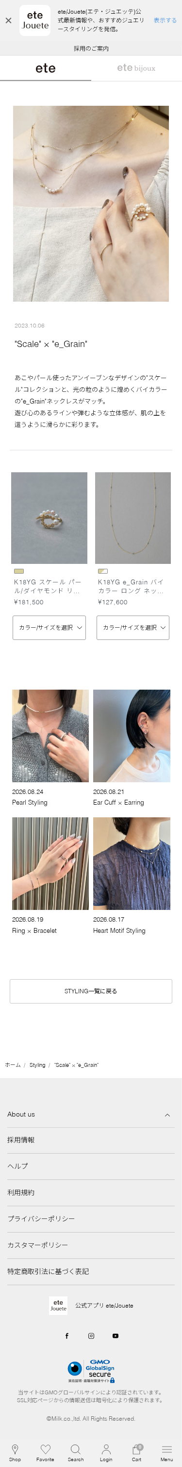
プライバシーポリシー (41, 1219)
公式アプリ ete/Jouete (104, 1305)
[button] (76, 1453)
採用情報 (20, 1140)
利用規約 (20, 1192)
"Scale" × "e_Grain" (76, 1065)
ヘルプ (17, 1166)
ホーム (13, 1065)
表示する (165, 20)
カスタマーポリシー (37, 1245)
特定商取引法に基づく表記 (48, 1271)
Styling (38, 1065)
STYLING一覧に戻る (91, 991)
